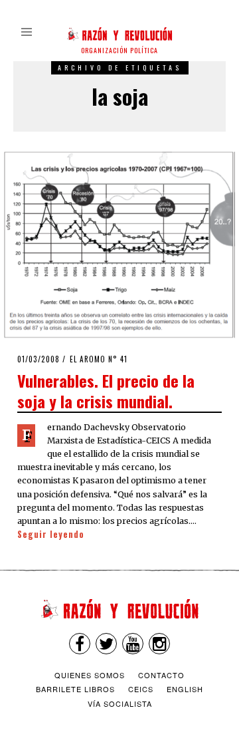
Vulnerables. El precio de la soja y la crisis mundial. (106, 390)
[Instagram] (159, 643)
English (185, 689)
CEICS (140, 689)
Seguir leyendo (50, 534)
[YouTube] (132, 643)
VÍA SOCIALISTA (120, 703)
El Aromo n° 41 (98, 359)
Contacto (161, 675)
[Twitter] (106, 643)
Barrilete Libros (75, 689)
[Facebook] (79, 643)
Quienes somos (89, 675)
